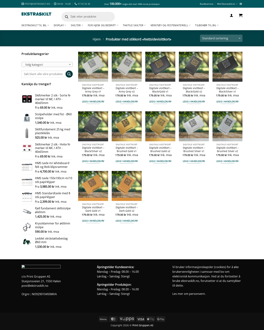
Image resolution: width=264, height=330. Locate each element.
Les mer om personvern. (189, 294)
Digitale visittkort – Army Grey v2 (127, 90)
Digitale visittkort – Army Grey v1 (93, 90)
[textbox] (46, 64)
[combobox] (47, 64)
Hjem (97, 39)
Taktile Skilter (133, 25)
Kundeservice (206, 3)
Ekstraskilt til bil (34, 25)
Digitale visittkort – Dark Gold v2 (127, 209)
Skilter (76, 25)
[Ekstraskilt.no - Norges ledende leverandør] (36, 14)
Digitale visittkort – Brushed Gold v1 (127, 149)
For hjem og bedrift (102, 25)
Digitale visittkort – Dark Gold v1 (93, 209)
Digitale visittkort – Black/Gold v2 (194, 90)
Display (59, 25)
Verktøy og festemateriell (169, 25)
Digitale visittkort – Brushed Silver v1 (194, 149)
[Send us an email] (241, 4)
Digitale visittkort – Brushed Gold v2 (160, 149)
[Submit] (69, 74)
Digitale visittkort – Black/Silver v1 (227, 90)
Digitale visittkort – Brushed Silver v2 (227, 149)
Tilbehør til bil (205, 25)
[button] (231, 15)
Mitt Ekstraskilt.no (226, 3)
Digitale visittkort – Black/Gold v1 (160, 90)
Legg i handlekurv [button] (93, 101)
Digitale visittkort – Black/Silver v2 (93, 149)
